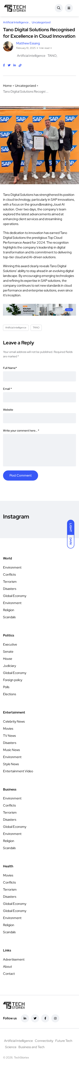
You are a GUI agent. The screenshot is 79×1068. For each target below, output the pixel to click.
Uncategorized (25, 86)
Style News (11, 764)
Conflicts (9, 574)
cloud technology (18, 199)
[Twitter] (35, 1018)
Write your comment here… (21, 430)
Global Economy (14, 596)
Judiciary (9, 666)
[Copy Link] (20, 65)
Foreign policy (12, 680)
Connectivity (44, 1041)
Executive (10, 644)
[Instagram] (55, 1018)
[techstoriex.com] (15, 8)
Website (8, 409)
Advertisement (14, 959)
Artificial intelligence (31, 56)
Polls (6, 687)
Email (7, 389)
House (7, 659)
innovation (36, 233)
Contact (9, 974)
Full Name (10, 368)
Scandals (9, 617)
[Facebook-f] (45, 1018)
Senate (8, 651)
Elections (9, 694)
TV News (9, 736)
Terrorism (10, 582)
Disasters (9, 589)
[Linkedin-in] (25, 1018)
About (7, 966)
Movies (8, 728)
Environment (12, 567)
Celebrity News (14, 721)
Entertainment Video (18, 771)
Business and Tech (31, 1047)
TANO (52, 56)
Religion (8, 610)
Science (10, 1047)
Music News (11, 750)
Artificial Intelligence (18, 1041)
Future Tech (63, 1041)
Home (7, 86)
